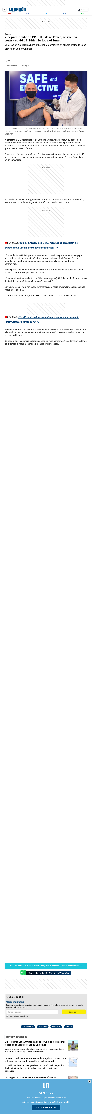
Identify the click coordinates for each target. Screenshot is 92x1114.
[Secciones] (4, 10)
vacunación (56, 1027)
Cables (8, 34)
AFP (8, 61)
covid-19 (69, 1027)
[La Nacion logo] (17, 9)
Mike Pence (43, 1027)
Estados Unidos (28, 1027)
